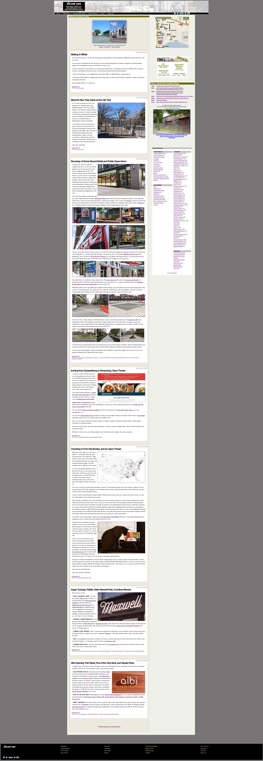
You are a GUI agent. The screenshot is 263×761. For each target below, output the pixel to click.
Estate (155, 173)
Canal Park (177, 207)
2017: (153, 102)
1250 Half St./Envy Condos (160, 177)
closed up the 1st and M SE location (127, 626)
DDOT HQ (156, 160)
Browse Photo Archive (79, 13)
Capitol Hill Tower (178, 241)
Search (102, 13)
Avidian (155, 180)
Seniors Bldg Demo (179, 231)
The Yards (126, 651)
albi (79, 714)
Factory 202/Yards (158, 203)
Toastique (129, 201)
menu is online (87, 678)
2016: (153, 100)
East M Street (177, 265)
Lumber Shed (177, 201)
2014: (153, 98)
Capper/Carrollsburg (179, 253)
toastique (74, 358)
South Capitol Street (179, 259)
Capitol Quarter (178, 208)
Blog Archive (66, 13)
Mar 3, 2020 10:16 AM (141, 587)
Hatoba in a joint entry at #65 (128, 697)
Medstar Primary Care (131, 254)
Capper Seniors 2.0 (158, 155)
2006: (153, 86)
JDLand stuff (81, 88)
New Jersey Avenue (179, 256)
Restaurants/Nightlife (105, 357)
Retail (130, 357)
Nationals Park (178, 229)
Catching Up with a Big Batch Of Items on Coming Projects (172, 98)
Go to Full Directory (172, 272)
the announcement (78, 707)
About (58, 13)
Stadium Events (119, 651)
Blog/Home (64, 746)
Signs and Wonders (161, 100)
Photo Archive (64, 750)
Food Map (107, 748)
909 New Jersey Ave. (179, 220)
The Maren (156, 164)
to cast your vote (112, 644)
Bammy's (141, 203)
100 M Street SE (88, 623)
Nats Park (107, 746)
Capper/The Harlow (179, 160)
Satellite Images (149, 750)
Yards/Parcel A (157, 192)
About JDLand (205, 746)
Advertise (203, 750)
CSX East (156, 159)
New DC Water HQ (179, 162)
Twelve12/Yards (178, 200)
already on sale (110, 641)
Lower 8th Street (178, 263)
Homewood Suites (179, 179)
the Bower (85, 704)
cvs (99, 357)
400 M (175, 232)
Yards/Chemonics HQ (159, 153)
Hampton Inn (177, 193)
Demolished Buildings (151, 746)
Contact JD (110, 13)
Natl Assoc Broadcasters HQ (161, 178)
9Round (107, 633)
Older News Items (105, 726)
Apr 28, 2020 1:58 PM (141, 446)
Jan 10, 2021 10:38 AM (141, 97)
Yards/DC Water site (159, 197)
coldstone (95, 357)
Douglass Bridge (158, 169)
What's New (107, 750)
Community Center (179, 186)
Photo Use (203, 752)
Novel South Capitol (179, 157)
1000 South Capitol (158, 157)
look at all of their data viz (125, 410)
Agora (175, 169)
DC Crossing (157, 166)
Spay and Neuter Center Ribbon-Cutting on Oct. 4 (169, 89)
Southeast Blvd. (178, 195)
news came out (111, 280)
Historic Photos (149, 748)
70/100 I (176, 227)
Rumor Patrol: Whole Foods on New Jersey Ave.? (169, 93)
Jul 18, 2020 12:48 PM (141, 159)
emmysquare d (83, 714)
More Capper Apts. (158, 196)
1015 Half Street (178, 214)
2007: (153, 88)
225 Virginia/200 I (178, 210)
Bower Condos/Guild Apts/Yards (136, 651)
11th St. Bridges (178, 196)
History (106, 752)
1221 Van (176, 170)
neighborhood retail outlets (85, 399)
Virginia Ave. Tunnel (179, 165)
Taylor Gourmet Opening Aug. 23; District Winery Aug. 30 (171, 102)
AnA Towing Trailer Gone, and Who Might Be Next (169, 88)
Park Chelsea (177, 189)
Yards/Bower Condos (179, 163)
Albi (81, 598)
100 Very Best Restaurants (113, 694)
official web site (77, 607)
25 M (154, 187)
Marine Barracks (178, 244)
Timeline (147, 752)
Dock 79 (176, 184)
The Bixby (176, 182)
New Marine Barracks (159, 199)
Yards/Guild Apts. (178, 158)
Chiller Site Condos (158, 190)
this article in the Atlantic (111, 517)
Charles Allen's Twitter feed (80, 402)
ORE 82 (176, 181)
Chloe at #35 (100, 697)
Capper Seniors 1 (178, 239)
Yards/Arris (177, 191)
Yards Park (79, 358)
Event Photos (64, 752)
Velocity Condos (178, 217)
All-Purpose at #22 (89, 697)
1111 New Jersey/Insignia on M (88, 651)
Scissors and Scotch (131, 280)
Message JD (204, 748)
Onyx (175, 226)
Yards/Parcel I (157, 188)
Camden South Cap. (179, 205)
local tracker (141, 415)
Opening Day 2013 (101, 623)
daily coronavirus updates (91, 410)
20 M (175, 238)
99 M (175, 167)
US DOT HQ (177, 236)
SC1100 (155, 205)
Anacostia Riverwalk (179, 254)
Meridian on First (158, 168)
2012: (153, 96)
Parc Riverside (178, 198)
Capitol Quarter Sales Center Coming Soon (168, 86)
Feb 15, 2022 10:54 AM (141, 52)
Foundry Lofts (177, 212)
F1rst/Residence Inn (179, 176)
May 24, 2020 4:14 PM (141, 368)
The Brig (176, 188)
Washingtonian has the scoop (81, 605)
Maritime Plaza (178, 246)
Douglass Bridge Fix (179, 234)
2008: (153, 91)
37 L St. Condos (157, 162)
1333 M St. (156, 194)
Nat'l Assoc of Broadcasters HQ (118, 357)
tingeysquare (136, 357)
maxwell (113, 651)
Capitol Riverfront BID (83, 437)
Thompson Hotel (178, 153)
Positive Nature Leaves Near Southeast (166, 94)
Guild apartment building (80, 691)
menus (79, 609)
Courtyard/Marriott (179, 243)
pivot (127, 357)
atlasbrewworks (89, 357)
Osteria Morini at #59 (111, 697)
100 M (79, 651)
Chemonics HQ (133, 320)
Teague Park (177, 219)
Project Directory (92, 13)
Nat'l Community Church (160, 201)
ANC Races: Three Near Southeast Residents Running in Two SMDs (174, 96)
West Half (176, 155)
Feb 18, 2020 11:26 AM (141, 660)
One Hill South (81, 357)
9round (98, 651)
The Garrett (156, 171)
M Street (176, 258)
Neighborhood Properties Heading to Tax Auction (169, 91)
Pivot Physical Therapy (98, 256)
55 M (175, 222)
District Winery (178, 172)
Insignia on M (177, 174)
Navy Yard (176, 268)
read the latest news (86, 415)
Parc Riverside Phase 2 (160, 175)
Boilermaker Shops (179, 203)
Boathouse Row (178, 266)
